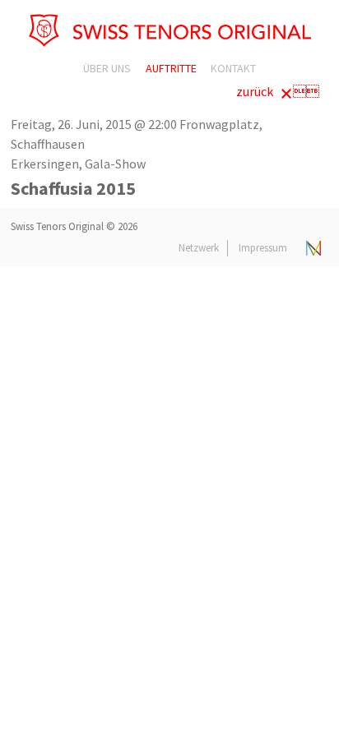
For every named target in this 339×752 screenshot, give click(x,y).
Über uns (107, 68)
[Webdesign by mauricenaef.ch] (313, 247)
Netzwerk (199, 248)
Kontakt (233, 68)
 (277, 91)
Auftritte (171, 68)
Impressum (263, 248)
